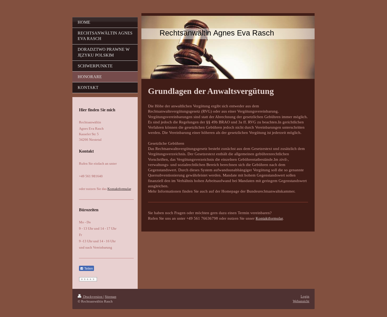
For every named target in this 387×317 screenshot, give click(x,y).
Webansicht (301, 301)
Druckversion (92, 297)
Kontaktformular (269, 218)
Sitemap (110, 297)
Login (305, 296)
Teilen (88, 268)
